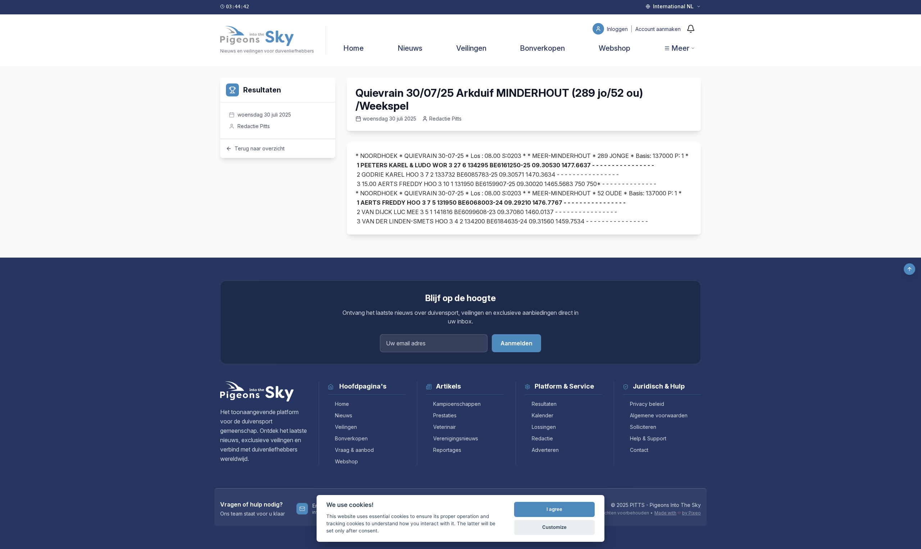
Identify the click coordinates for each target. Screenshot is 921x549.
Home (353, 48)
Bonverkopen (542, 48)
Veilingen (471, 48)
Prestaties (445, 415)
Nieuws (410, 48)
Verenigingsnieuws (455, 438)
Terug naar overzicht (260, 148)
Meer (680, 48)
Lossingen (544, 427)
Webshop (614, 48)
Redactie (542, 438)
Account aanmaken (658, 29)
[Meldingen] (690, 28)
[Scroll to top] (909, 269)
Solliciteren (643, 427)
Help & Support (648, 438)
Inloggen (618, 29)
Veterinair (444, 427)
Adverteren (545, 450)
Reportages (447, 450)
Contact (639, 450)
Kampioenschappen (457, 404)
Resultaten (544, 404)
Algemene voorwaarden (659, 415)
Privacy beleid (647, 404)
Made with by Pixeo (677, 513)
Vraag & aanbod (354, 450)
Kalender (542, 415)
